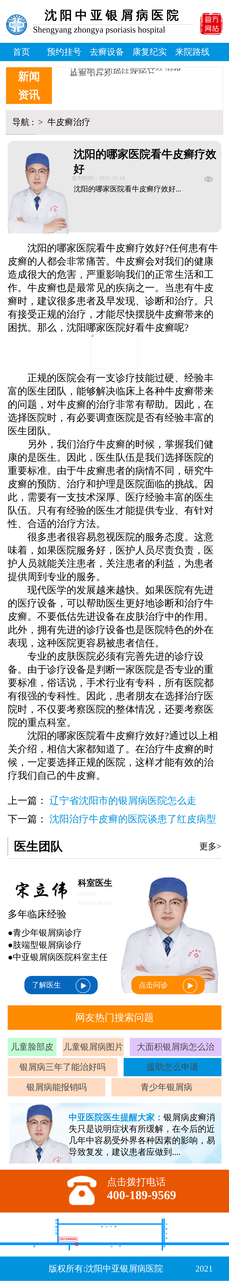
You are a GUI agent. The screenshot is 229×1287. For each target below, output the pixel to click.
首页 (21, 52)
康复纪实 (149, 52)
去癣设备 (107, 52)
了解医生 (46, 985)
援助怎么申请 (172, 1067)
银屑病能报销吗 (56, 1087)
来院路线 (192, 52)
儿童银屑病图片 (93, 1047)
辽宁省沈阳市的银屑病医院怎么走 (123, 800)
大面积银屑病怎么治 (175, 1047)
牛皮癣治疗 (67, 122)
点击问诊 (153, 985)
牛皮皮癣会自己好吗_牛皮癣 (123, 76)
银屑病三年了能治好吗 (62, 1067)
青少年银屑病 (166, 1087)
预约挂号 (64, 52)
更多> (210, 846)
